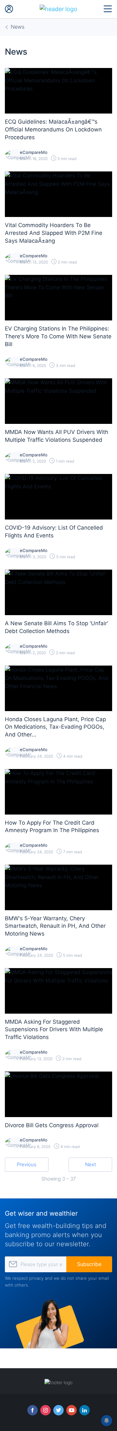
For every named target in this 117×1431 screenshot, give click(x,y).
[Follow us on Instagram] (45, 1410)
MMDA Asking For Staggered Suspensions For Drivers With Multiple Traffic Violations (54, 1030)
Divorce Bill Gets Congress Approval (51, 1125)
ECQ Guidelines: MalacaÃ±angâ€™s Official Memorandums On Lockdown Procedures (53, 129)
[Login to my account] (9, 9)
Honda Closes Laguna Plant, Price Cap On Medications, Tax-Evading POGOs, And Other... (55, 727)
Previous (26, 1164)
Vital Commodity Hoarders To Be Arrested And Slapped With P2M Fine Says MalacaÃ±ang (53, 233)
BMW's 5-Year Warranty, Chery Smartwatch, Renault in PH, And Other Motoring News (55, 926)
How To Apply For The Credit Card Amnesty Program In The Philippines (52, 826)
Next (90, 1164)
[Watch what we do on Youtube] (71, 1410)
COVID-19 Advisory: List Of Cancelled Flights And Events (54, 531)
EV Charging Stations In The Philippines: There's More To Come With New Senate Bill (58, 336)
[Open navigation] (108, 9)
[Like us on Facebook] (32, 1410)
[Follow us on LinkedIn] (84, 1410)
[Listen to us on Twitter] (58, 1410)
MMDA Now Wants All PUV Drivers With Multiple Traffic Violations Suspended (56, 436)
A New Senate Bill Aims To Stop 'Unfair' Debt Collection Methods (56, 627)
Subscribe (89, 1264)
